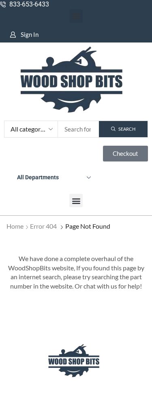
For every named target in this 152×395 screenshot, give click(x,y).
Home (15, 226)
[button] (76, 16)
